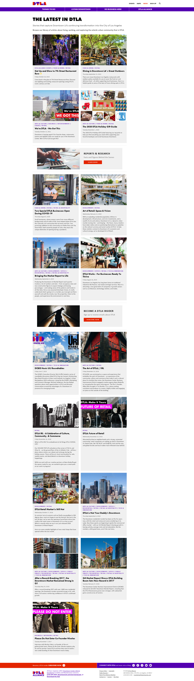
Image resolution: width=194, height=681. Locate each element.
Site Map (116, 677)
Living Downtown (80, 9)
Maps (139, 4)
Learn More (93, 162)
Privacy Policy (103, 671)
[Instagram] (133, 665)
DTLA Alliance (145, 9)
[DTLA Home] (39, 3)
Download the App (53, 676)
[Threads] (142, 665)
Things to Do (48, 9)
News (145, 4)
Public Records (103, 673)
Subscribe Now (93, 319)
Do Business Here (113, 9)
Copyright (111, 671)
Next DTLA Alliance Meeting (107, 675)
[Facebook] (138, 665)
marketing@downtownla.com (142, 675)
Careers (109, 677)
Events (131, 4)
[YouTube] (150, 665)
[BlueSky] (146, 665)
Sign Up (153, 4)
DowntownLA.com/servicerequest (69, 674)
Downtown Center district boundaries (63, 672)
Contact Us (102, 677)
